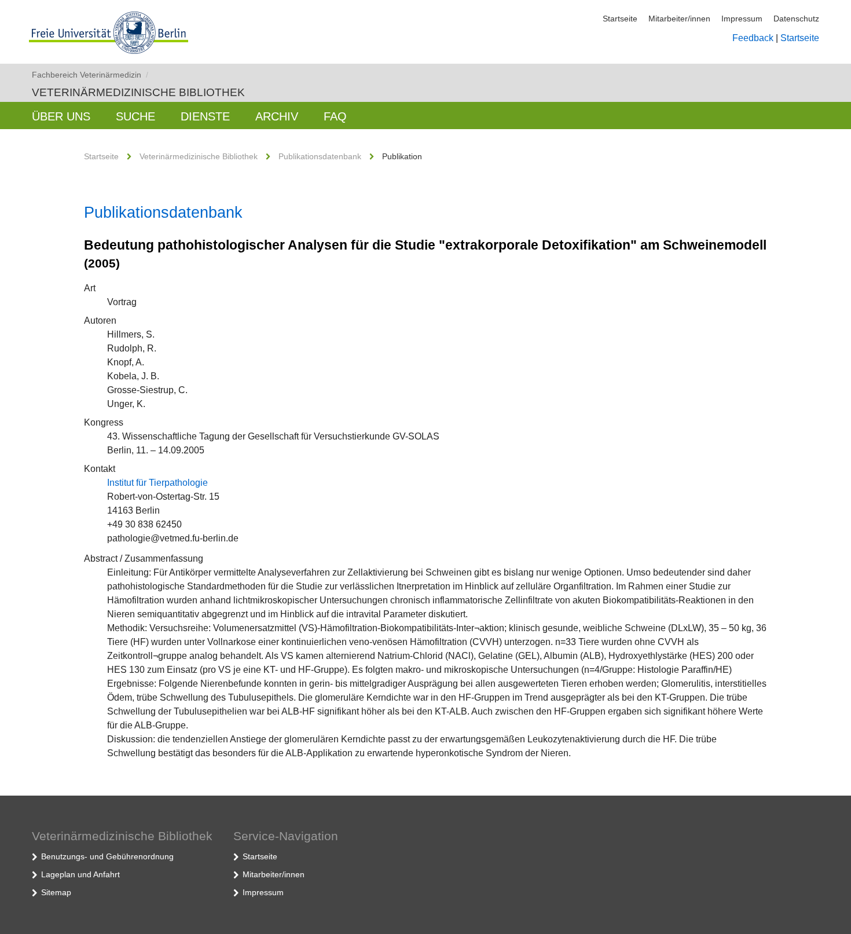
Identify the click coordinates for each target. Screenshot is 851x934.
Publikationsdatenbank (319, 156)
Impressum (741, 18)
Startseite (620, 18)
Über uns (61, 116)
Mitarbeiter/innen (679, 18)
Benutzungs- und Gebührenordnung (107, 856)
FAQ (335, 116)
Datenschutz (796, 18)
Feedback (752, 38)
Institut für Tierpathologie (157, 483)
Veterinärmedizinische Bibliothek (138, 92)
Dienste (205, 116)
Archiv (276, 116)
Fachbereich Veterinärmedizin (90, 75)
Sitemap (56, 892)
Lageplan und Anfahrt (80, 874)
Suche (135, 116)
